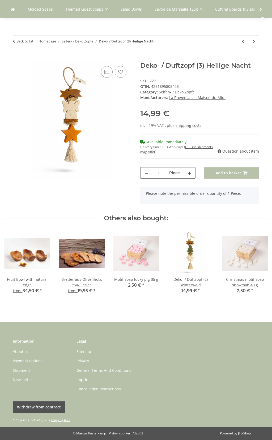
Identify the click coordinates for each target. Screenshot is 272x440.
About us (21, 351)
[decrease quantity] (146, 172)
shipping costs (188, 125)
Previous (13, 266)
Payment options (27, 360)
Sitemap (83, 351)
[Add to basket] (17, 59)
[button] (257, 9)
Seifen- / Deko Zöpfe (177, 91)
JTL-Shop (244, 433)
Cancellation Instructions (98, 388)
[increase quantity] (189, 172)
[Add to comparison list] (107, 72)
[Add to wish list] (120, 72)
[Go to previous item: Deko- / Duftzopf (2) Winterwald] (242, 41)
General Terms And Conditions (103, 370)
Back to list (24, 41)
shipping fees (60, 420)
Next (259, 266)
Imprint (83, 379)
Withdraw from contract (39, 406)
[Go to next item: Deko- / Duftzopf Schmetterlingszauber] (253, 41)
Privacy (82, 360)
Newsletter (22, 379)
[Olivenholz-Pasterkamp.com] (12, 9)
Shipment (21, 370)
